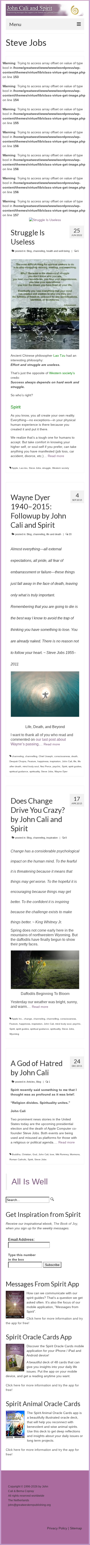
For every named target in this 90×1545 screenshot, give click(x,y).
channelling (31, 756)
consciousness (62, 756)
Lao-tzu (23, 468)
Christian (26, 1154)
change (28, 1018)
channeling (39, 251)
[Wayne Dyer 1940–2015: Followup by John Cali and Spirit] (45, 485)
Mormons (75, 1154)
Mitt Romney (62, 1154)
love (52, 1154)
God (35, 1154)
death (74, 756)
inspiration (55, 761)
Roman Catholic (17, 1159)
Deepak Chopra (17, 761)
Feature (32, 761)
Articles (31, 1081)
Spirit (64, 766)
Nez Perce (45, 766)
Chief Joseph (46, 756)
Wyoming (14, 1034)
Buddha (16, 1154)
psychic (56, 766)
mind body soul (31, 766)
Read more (56, 456)
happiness (42, 761)
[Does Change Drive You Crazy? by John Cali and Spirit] (45, 788)
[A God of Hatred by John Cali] (45, 1050)
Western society (60, 468)
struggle (46, 468)
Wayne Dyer (60, 771)
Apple (15, 468)
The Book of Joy (65, 1223)
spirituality (35, 771)
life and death (53, 534)
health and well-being (58, 251)
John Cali (67, 761)
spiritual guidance (18, 771)
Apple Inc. (17, 1018)
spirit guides (75, 766)
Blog (29, 251)
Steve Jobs (35, 468)
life (74, 761)
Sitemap (76, 1528)
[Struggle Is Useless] (45, 220)
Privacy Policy (57, 1528)
